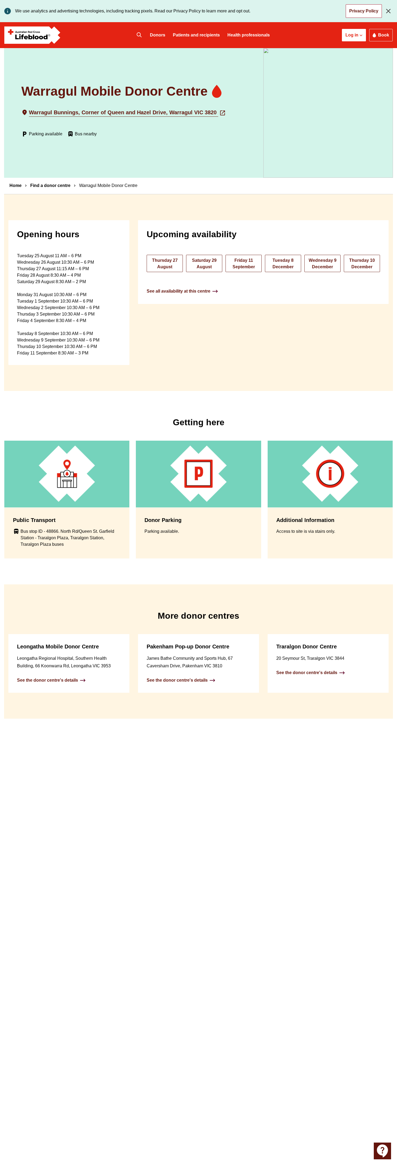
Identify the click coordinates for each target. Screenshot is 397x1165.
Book (383, 35)
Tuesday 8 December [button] (283, 263)
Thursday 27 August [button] (165, 263)
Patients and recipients (196, 35)
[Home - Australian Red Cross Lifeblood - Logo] (32, 35)
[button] (354, 35)
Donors (157, 35)
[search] (139, 35)
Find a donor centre (50, 185)
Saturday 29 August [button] (204, 263)
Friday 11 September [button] (244, 263)
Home (15, 185)
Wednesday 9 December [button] (323, 263)
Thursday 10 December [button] (362, 263)
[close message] (389, 11)
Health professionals (248, 35)
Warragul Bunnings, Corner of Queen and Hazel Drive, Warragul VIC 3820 (123, 112)
